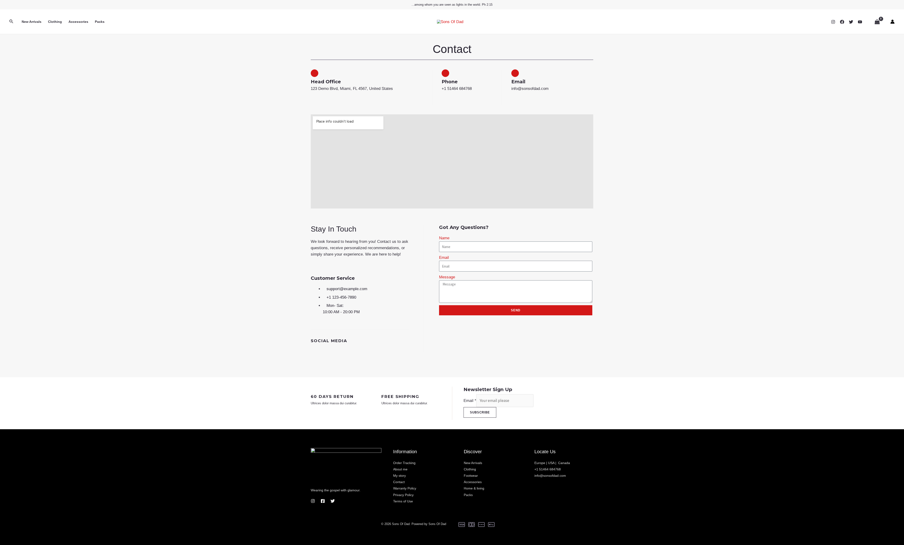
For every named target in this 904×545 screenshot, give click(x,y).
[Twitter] (851, 22)
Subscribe (480, 412)
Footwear (471, 475)
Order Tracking (404, 463)
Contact (399, 482)
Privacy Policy (403, 495)
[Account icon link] (892, 22)
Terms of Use (403, 501)
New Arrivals (31, 22)
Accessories (78, 22)
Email (444, 257)
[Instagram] (833, 22)
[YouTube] (860, 22)
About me (400, 469)
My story (399, 475)
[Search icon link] (11, 22)
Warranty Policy (404, 488)
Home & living (474, 488)
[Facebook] (842, 22)
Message (447, 277)
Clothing (55, 22)
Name (444, 238)
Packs (100, 22)
